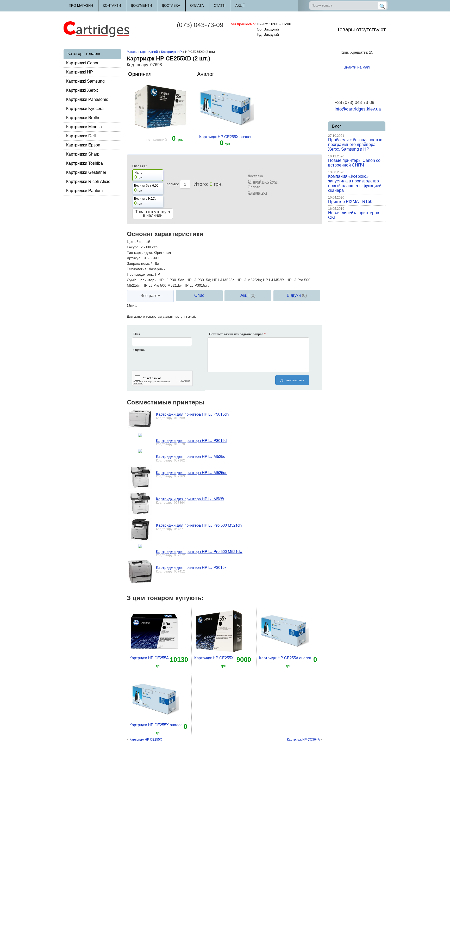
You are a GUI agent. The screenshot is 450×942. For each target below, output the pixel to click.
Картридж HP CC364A (303, 739)
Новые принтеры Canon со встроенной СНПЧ (354, 162)
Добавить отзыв (292, 380)
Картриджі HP (79, 72)
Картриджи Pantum (84, 190)
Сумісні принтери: (142, 280)
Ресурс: (133, 247)
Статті (220, 6)
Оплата (197, 6)
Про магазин (81, 6)
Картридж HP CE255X (214, 658)
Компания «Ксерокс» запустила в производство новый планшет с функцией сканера (355, 183)
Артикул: (134, 258)
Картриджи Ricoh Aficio (88, 181)
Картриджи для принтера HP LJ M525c (190, 456)
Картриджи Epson (83, 145)
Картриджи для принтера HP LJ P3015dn (192, 414)
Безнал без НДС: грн (146, 188)
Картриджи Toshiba (84, 163)
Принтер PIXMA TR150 (350, 201)
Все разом (150, 295)
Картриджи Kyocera (85, 108)
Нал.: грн (138, 175)
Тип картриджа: (140, 252)
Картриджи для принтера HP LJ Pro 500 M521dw (199, 551)
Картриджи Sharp (82, 154)
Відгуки (297, 295)
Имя (136, 334)
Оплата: (139, 166)
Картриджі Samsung (85, 81)
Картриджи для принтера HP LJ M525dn (191, 472)
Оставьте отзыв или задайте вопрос (237, 334)
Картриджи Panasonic (87, 99)
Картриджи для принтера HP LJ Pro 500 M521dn (199, 525)
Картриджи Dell (81, 136)
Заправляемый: (140, 263)
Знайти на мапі (357, 67)
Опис (199, 295)
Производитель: (140, 274)
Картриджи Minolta (84, 127)
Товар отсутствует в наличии (152, 214)
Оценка (139, 350)
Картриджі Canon (82, 63)
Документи (141, 6)
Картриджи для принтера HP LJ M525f (190, 498)
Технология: (137, 269)
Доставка (171, 6)
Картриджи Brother (84, 117)
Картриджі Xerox (82, 90)
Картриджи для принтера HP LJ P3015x (191, 567)
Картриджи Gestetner (86, 172)
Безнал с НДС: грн (145, 201)
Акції (240, 6)
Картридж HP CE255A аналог (285, 658)
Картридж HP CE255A (149, 658)
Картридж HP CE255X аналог (225, 136)
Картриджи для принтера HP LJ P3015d (191, 440)
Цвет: (131, 241)
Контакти (112, 6)
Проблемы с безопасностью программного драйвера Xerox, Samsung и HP (355, 144)
